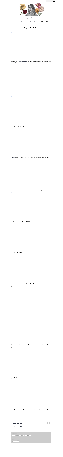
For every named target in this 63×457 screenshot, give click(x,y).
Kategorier (34, 21)
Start (16, 21)
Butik (39, 21)
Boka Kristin (25, 21)
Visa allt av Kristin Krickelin (17, 426)
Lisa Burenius (13, 157)
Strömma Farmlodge (23, 61)
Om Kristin (20, 21)
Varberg (31, 25)
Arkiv (31, 21)
